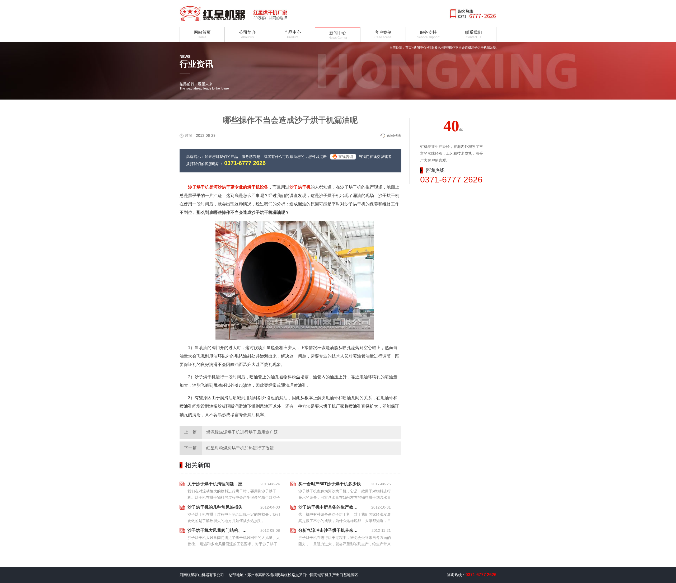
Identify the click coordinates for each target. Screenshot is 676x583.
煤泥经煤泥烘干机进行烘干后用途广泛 (242, 432)
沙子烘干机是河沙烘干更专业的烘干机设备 (228, 187)
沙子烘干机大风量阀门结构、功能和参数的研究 (218, 530)
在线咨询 (345, 156)
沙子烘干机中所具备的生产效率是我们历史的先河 (329, 507)
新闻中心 (420, 47)
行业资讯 (434, 47)
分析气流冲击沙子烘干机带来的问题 (329, 530)
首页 (408, 47)
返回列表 (394, 135)
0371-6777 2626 (245, 163)
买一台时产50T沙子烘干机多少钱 (329, 484)
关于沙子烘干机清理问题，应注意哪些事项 (218, 484)
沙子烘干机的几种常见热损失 (214, 507)
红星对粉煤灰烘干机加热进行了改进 (240, 448)
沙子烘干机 (300, 187)
